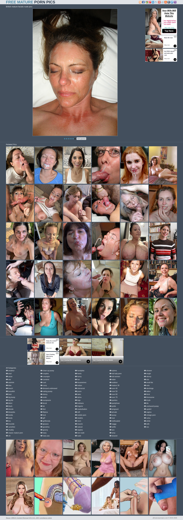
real (113, 418)
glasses (45, 424)
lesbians (80, 403)
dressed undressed (49, 388)
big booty (11, 397)
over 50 (114, 391)
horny (79, 376)
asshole (11, 382)
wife (147, 424)
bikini (10, 403)
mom (79, 421)
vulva (148, 418)
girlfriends (46, 421)
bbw (9, 385)
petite (113, 406)
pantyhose (115, 403)
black (10, 406)
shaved (114, 436)
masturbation (82, 409)
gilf (43, 418)
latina (79, 397)
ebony (44, 394)
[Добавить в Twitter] (172, 2)
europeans (46, 400)
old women (115, 376)
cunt (44, 382)
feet (44, 409)
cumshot (45, 379)
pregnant (115, 409)
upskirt (148, 409)
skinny (148, 376)
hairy (44, 433)
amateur (11, 371)
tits (147, 403)
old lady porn (116, 373)
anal (10, 373)
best (9, 394)
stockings (149, 388)
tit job (148, 400)
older (113, 379)
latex (79, 394)
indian (79, 385)
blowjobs (11, 412)
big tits (10, 400)
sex (112, 430)
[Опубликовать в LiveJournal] (156, 2)
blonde (10, 409)
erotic (44, 397)
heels (79, 373)
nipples (80, 430)
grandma (45, 427)
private (114, 412)
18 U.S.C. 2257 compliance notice (40, 518)
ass (9, 379)
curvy (44, 385)
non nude (80, 433)
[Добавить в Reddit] (162, 2)
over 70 (114, 397)
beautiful (11, 391)
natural (79, 427)
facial (44, 403)
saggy (113, 424)
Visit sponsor (81, 138)
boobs (10, 415)
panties (114, 400)
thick (148, 394)
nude (79, 436)
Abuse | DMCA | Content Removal (17, 518)
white (148, 421)
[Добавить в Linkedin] (153, 2)
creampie (46, 376)
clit (9, 436)
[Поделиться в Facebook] (143, 2)
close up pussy (48, 371)
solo (148, 385)
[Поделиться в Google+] (149, 2)
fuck (44, 415)
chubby (11, 430)
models (80, 418)
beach (10, 388)
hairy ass (46, 436)
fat (43, 406)
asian (10, 376)
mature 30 (115, 385)
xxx (147, 427)
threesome (150, 397)
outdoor (114, 382)
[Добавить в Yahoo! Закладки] (175, 2)
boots (10, 418)
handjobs (80, 371)
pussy (113, 415)
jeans (79, 391)
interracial (81, 388)
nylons (114, 371)
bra (9, 421)
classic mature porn (15, 433)
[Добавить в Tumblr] (169, 2)
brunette (11, 424)
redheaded (115, 421)
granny (45, 430)
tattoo (148, 391)
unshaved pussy (152, 406)
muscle (80, 424)
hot (78, 379)
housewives (81, 382)
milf (78, 412)
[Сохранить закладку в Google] (146, 2)
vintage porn (151, 415)
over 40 (114, 388)
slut (147, 379)
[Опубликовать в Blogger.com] (140, 2)
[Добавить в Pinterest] (159, 2)
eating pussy (47, 391)
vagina (148, 412)
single (148, 373)
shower (149, 371)
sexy (113, 433)
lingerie (80, 406)
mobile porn (81, 415)
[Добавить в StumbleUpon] (165, 2)
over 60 (114, 394)
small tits (149, 382)
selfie (113, 427)
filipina (45, 412)
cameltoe (11, 427)
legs (78, 400)
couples (45, 373)
